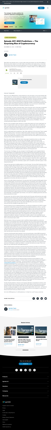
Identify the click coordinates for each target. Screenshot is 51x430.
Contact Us (25, 363)
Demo (41, 8)
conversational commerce (10, 262)
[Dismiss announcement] (48, 2)
